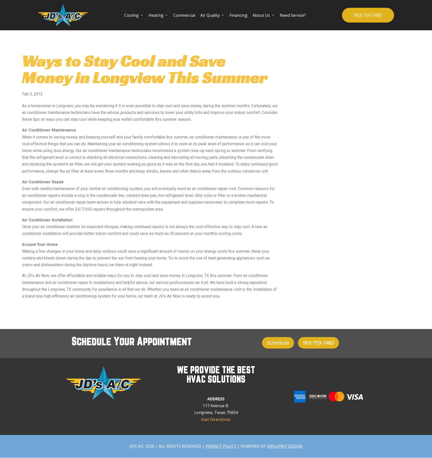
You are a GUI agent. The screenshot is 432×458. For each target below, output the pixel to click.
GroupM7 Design (284, 446)
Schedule (278, 342)
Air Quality (212, 15)
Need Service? (293, 15)
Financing (239, 15)
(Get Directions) (215, 419)
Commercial (184, 15)
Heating (158, 15)
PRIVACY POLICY (221, 446)
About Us (263, 15)
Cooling (134, 15)
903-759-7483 (368, 15)
